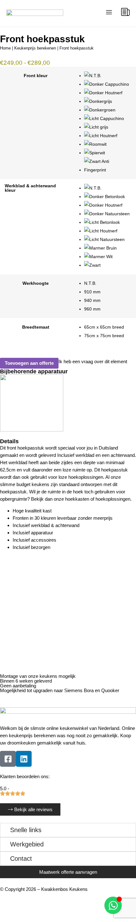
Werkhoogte (35, 283)
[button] (109, 13)
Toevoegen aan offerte (29, 363)
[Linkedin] (24, 759)
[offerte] (125, 12)
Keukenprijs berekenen (35, 48)
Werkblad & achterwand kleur (30, 188)
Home (5, 48)
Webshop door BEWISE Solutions (35, 896)
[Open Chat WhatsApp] (113, 905)
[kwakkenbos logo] (34, 13)
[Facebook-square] (8, 759)
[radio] (107, 75)
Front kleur (35, 76)
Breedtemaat (35, 327)
